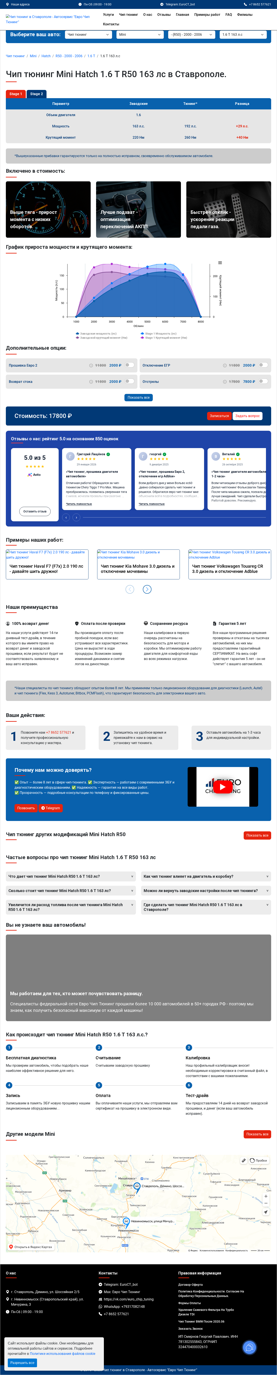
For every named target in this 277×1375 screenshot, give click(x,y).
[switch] (129, 364)
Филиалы (245, 15)
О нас (147, 15)
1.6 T (91, 56)
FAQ (228, 15)
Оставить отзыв (35, 511)
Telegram (52, 808)
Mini (33, 56)
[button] (147, 589)
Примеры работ (207, 15)
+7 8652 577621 (58, 732)
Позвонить (26, 808)
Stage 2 (36, 94)
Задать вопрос (247, 416)
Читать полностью (79, 503)
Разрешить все (22, 1363)
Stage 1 (16, 94)
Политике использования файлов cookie (62, 1354)
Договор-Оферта (190, 1284)
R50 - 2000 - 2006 (69, 56)
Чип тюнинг (128, 15)
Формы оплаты (189, 1303)
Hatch (46, 56)
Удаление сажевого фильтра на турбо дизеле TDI (206, 1312)
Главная (182, 15)
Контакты (111, 24)
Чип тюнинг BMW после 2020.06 (201, 1321)
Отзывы (164, 15)
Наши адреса (20, 4)
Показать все (139, 397)
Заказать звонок (190, 1328)
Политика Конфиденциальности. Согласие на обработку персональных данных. (211, 1294)
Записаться (219, 416)
